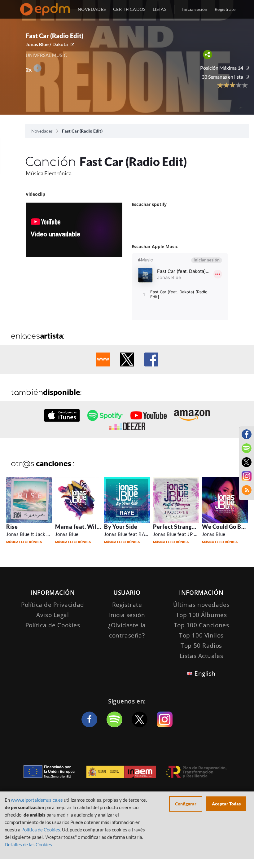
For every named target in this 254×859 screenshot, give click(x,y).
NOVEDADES (92, 9)
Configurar (185, 803)
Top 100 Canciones (201, 625)
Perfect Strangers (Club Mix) (190, 526)
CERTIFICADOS (129, 9)
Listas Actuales (201, 656)
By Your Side (120, 526)
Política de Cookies (52, 625)
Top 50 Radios (201, 646)
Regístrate (225, 9)
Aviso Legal (52, 615)
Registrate (127, 605)
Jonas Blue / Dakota (47, 44)
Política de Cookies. (41, 829)
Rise (12, 526)
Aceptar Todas (226, 803)
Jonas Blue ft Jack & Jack (33, 534)
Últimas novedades (201, 605)
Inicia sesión (194, 9)
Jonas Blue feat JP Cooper (181, 534)
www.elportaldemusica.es (37, 800)
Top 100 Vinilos (201, 635)
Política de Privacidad (52, 605)
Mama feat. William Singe (89, 526)
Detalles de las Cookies (28, 844)
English (205, 673)
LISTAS (160, 9)
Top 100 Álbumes (201, 615)
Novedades (42, 131)
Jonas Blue (67, 534)
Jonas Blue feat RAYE (127, 534)
